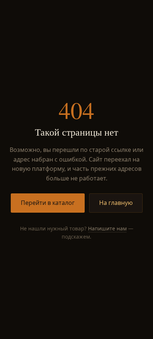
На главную (116, 203)
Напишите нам (107, 228)
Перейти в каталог (48, 203)
